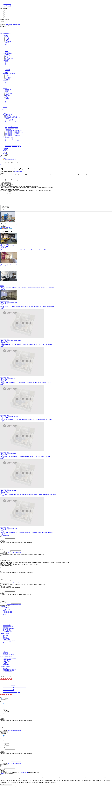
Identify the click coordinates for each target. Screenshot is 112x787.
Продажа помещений (7, 660)
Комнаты (4, 610)
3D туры (4, 642)
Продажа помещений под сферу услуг (13, 146)
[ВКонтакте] (1, 228)
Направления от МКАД (7, 641)
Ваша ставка (2, 601)
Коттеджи (7, 62)
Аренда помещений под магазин (12, 133)
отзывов (13, 685)
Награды (7, 38)
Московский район (18, 171)
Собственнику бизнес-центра (9, 670)
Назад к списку (3, 164)
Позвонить (2, 606)
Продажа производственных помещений (14, 142)
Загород (6, 91)
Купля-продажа (8, 89)
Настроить (2, 773)
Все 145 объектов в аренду (8, 114)
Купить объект (7, 735)
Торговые (6, 710)
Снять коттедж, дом (7, 624)
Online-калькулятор (6, 617)
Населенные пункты (9, 58)
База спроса (5, 662)
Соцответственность (9, 43)
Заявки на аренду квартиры (8, 628)
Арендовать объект (8, 736)
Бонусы (6, 72)
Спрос (6, 76)
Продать (6, 48)
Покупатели (7, 47)
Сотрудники (7, 79)
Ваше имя (2, 539)
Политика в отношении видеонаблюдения (11, 692)
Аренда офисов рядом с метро (11, 122)
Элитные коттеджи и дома (8, 626)
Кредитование (6, 80)
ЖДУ (3, 26)
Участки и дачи (6, 638)
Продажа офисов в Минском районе (12, 145)
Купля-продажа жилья (4, 607)
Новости (7, 37)
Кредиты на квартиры (7, 616)
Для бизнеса (7, 94)
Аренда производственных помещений (13, 130)
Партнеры (7, 39)
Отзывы (6, 40)
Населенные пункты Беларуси (9, 640)
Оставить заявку (4, 553)
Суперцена (7, 52)
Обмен (6, 51)
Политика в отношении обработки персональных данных (14, 687)
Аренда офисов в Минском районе (12, 123)
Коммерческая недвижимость (9, 73)
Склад (5, 712)
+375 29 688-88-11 (5, 206)
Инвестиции (7, 86)
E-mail (1, 549)
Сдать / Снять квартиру (7, 622)
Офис (5, 709)
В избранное (2, 227)
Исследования (8, 85)
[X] (4, 228)
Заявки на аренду (8, 63)
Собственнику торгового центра (9, 669)
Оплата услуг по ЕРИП (7, 631)
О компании (5, 35)
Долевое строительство (5, 646)
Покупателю (7, 70)
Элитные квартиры (6, 625)
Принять (6, 773)
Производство (7, 713)
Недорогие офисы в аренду (11, 116)
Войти (3, 109)
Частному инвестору (7, 673)
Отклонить (11, 773)
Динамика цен (6, 672)
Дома (4, 636)
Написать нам (5, 682)
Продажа (7, 75)
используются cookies (24, 772)
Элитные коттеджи (6, 639)
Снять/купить (4, 699)
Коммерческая (8, 83)
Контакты (5, 88)
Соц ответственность (9, 104)
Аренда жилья (5, 60)
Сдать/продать (5, 698)
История (7, 42)
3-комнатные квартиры (7, 613)
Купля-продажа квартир (7, 45)
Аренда (6, 74)
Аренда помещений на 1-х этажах (12, 135)
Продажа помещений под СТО (11, 143)
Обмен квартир (6, 615)
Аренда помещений (7, 659)
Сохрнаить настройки (8, 784)
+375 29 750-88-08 (5, 207)
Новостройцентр (8, 93)
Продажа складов (9, 139)
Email (1, 727)
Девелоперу (7, 69)
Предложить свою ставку (5, 605)
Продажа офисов (9, 138)
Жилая (6, 84)
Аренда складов (8, 129)
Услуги (6, 36)
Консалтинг (7, 95)
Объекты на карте (6, 661)
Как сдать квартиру (7, 629)
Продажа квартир (6, 609)
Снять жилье (7, 65)
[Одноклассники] (3, 228)
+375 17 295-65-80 (7, 4)
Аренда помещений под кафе (11, 128)
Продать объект (7, 705)
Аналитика (5, 81)
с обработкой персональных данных (13, 24)
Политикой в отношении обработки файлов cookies (55, 785)
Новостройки (5, 66)
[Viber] (6, 228)
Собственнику (8, 77)
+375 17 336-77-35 (7, 6)
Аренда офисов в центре (10, 121)
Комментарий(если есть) (5, 551)
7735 (1, 0)
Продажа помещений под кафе (12, 141)
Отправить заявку (4, 731)
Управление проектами (5, 666)
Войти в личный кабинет (5, 33)
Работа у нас (7, 44)
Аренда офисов (8, 115)
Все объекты (5, 635)
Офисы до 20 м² (8, 118)
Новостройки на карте (7, 649)
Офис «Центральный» (7, 29)
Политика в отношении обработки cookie (11, 689)
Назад (2, 784)
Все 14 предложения (4, 535)
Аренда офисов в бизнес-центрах (12, 117)
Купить (6, 50)
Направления (7, 59)
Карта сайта (5, 683)
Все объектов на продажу (8, 137)
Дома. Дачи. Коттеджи (7, 53)
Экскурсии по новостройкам (8, 654)
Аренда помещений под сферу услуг (12, 131)
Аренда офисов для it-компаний (12, 126)
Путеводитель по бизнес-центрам (11, 124)
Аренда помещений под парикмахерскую (14, 132)
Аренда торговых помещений (11, 127)
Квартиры (7, 46)
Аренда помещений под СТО (11, 134)
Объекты (7, 54)
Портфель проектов (7, 674)
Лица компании (8, 41)
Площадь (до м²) (3, 747)
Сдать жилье (7, 64)
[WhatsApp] (7, 228)
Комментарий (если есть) (5, 602)
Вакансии (5, 96)
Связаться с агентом (4, 583)
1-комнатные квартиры (7, 611)
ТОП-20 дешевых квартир (8, 614)
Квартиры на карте (6, 627)
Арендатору (7, 78)
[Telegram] (11, 228)
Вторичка (7, 90)
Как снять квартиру (7, 630)
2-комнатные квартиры (7, 612)
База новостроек (6, 648)
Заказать (2, 769)
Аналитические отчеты (7, 671)
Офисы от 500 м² (9, 120)
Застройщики (7, 71)
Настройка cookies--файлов (8, 690)
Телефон (2, 21)
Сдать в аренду (7, 703)
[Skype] (9, 228)
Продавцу (5, 643)
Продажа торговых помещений (12, 140)
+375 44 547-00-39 (7, 5)
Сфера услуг (6, 711)
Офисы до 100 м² (9, 119)
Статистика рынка (8, 82)
